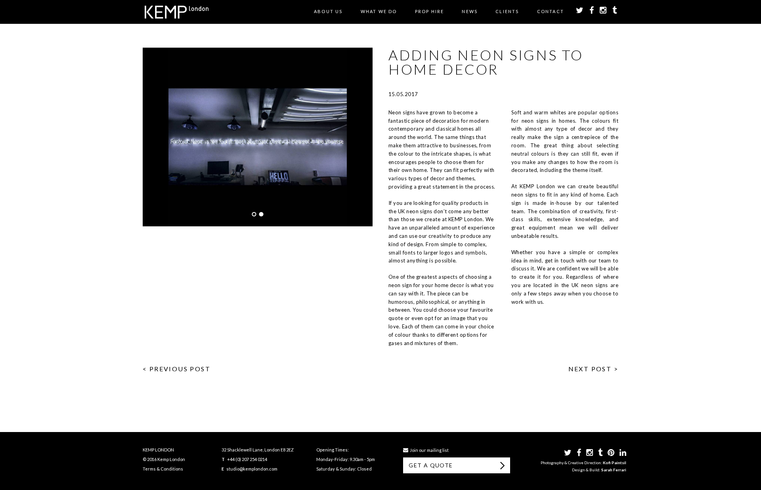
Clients (507, 11)
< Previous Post (176, 368)
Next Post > (593, 368)
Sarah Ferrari (613, 469)
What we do (379, 11)
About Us (328, 11)
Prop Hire (429, 11)
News (470, 11)
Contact (550, 11)
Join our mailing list (428, 450)
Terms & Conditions (163, 468)
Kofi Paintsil (614, 462)
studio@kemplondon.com (251, 468)
